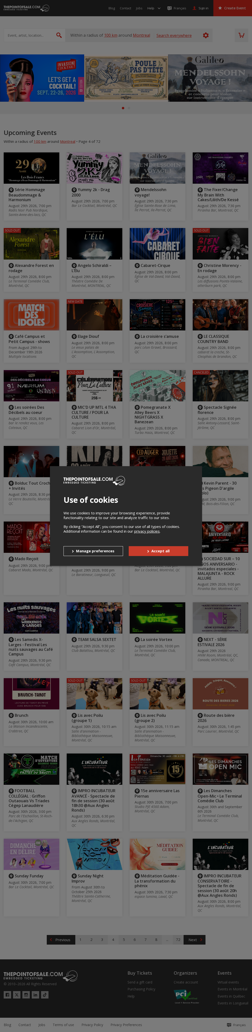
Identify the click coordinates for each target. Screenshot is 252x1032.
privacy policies (147, 531)
